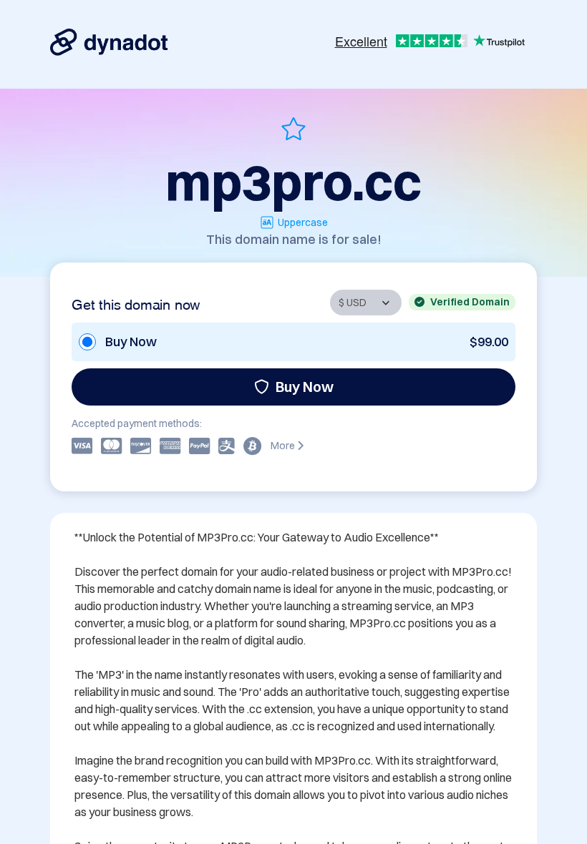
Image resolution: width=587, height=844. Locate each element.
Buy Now (305, 387)
